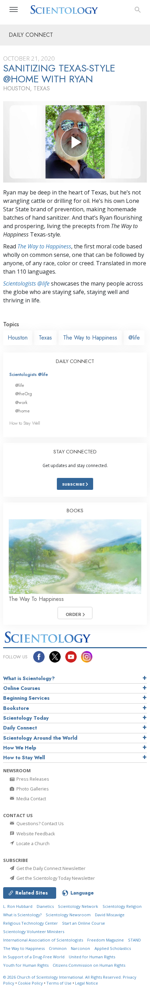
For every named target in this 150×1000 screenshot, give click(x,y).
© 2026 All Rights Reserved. (63, 977)
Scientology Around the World (40, 737)
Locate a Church (32, 843)
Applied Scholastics (113, 948)
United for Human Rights (92, 956)
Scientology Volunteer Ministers (33, 931)
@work (21, 402)
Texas (45, 338)
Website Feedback (35, 833)
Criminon (58, 948)
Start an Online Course (83, 923)
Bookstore (16, 708)
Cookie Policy (30, 983)
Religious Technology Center (30, 923)
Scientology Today (26, 717)
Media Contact (30, 798)
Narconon (80, 948)
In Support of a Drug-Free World (34, 956)
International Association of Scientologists (43, 940)
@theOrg (23, 393)
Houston (18, 338)
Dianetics (45, 906)
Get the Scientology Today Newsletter (55, 878)
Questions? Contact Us (39, 823)
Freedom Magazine (105, 940)
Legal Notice (86, 983)
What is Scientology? (29, 678)
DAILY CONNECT (75, 361)
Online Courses (21, 688)
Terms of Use (59, 983)
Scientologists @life (28, 374)
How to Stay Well (24, 423)
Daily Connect (20, 727)
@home (22, 410)
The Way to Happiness (44, 246)
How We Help (19, 747)
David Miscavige (110, 914)
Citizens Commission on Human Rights (89, 965)
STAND (134, 940)
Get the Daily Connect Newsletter (50, 868)
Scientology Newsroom (68, 914)
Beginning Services (26, 697)
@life (134, 338)
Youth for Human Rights (25, 965)
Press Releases (32, 779)
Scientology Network (78, 906)
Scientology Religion (122, 906)
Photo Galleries (32, 789)
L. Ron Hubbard (17, 906)
